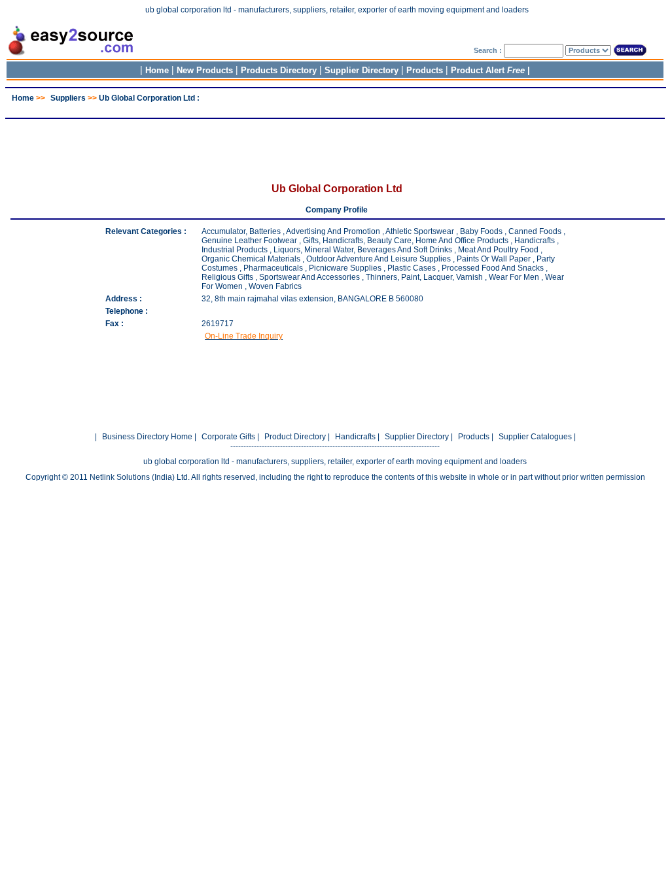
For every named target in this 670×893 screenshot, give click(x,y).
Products (424, 70)
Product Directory (295, 436)
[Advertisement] (335, 107)
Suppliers (68, 98)
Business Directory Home (147, 436)
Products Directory (279, 70)
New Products (205, 70)
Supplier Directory (363, 70)
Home (157, 70)
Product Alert (488, 70)
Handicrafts (355, 436)
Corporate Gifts (228, 436)
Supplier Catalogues (535, 436)
